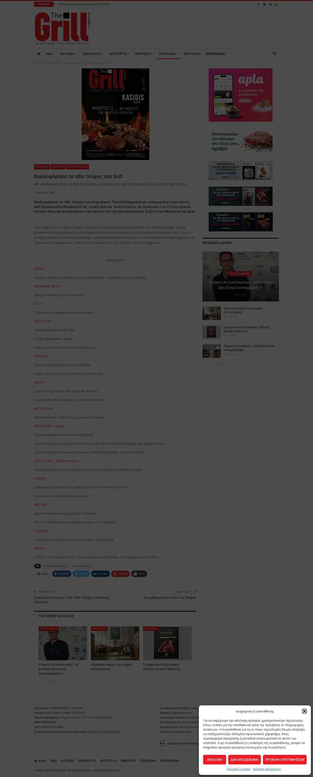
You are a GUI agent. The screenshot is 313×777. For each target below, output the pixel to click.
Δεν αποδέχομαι (244, 760)
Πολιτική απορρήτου (267, 769)
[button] (304, 711)
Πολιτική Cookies (238, 769)
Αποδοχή (215, 760)
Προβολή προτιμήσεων (284, 760)
